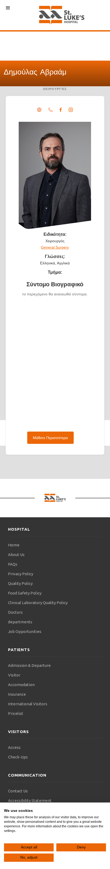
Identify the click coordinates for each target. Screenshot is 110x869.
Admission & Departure (29, 665)
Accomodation (21, 684)
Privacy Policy (20, 573)
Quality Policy (20, 583)
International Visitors (27, 704)
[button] (8, 8)
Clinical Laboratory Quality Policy (38, 602)
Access (14, 747)
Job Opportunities (24, 631)
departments (20, 622)
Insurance (17, 694)
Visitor (14, 675)
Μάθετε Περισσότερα (50, 438)
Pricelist (15, 713)
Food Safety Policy (24, 593)
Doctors (15, 612)
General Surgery (55, 247)
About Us (16, 554)
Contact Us (18, 791)
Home (13, 545)
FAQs (12, 564)
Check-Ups (18, 757)
